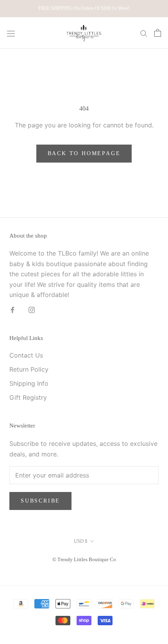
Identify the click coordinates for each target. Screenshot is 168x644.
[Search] (143, 32)
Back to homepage (84, 153)
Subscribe (40, 501)
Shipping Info (28, 383)
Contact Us (26, 355)
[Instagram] (32, 309)
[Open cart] (157, 33)
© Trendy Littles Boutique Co (84, 559)
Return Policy (28, 369)
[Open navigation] (11, 33)
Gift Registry (28, 397)
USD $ (81, 541)
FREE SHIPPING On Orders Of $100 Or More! (84, 8)
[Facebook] (12, 309)
